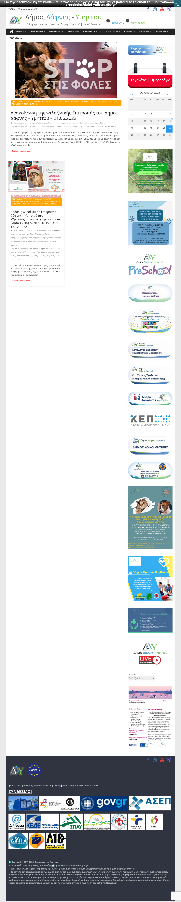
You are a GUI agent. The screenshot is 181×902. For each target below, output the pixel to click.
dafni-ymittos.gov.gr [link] (107, 883)
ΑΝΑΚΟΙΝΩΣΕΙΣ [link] (55, 31)
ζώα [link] (37, 126)
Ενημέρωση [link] (30, 126)
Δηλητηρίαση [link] (92, 126)
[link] (177, 3)
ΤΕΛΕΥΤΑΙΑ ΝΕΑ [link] (73, 31)
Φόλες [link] (113, 126)
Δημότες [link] (100, 126)
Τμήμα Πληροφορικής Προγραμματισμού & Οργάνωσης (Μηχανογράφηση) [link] (72, 868)
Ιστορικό (132, 674)
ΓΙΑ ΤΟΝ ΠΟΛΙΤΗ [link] (111, 31)
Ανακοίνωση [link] (44, 126)
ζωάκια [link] (31, 248)
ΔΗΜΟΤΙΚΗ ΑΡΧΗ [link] (36, 31)
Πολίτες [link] (107, 126)
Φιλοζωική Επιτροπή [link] (78, 126)
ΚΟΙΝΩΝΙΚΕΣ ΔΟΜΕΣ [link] (91, 31)
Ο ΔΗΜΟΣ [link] (20, 31)
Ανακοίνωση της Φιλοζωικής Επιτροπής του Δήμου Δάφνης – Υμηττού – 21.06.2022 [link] (64, 115)
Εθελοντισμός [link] (39, 248)
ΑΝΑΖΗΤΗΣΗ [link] (144, 31)
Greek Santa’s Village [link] (24, 255)
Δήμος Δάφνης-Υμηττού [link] (46, 862)
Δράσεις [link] (57, 248)
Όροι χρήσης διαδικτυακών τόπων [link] (80, 785)
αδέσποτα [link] (22, 126)
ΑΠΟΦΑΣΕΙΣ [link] (128, 31)
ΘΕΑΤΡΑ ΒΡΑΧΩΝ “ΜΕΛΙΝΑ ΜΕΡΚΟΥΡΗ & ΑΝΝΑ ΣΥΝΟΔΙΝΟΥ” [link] (36, 196)
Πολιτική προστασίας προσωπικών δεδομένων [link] (35, 785)
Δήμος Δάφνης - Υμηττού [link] (59, 126)
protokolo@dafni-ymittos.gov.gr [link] (90, 4)
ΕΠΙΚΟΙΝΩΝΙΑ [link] (160, 31)
